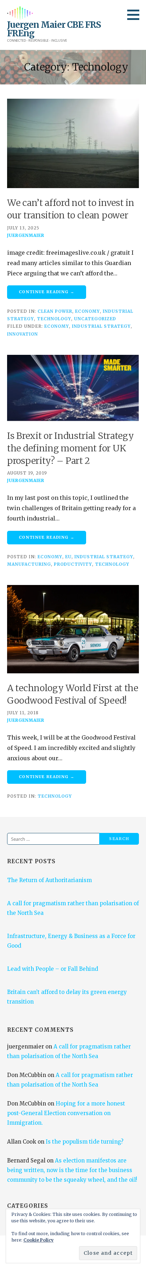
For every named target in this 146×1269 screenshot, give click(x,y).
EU (68, 556)
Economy (87, 311)
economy (56, 326)
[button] (135, 14)
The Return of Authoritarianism (49, 880)
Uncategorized (95, 318)
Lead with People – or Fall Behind (52, 968)
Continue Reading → (46, 291)
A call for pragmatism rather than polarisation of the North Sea (73, 908)
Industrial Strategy (101, 326)
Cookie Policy (38, 1240)
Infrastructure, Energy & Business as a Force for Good (71, 941)
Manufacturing (29, 564)
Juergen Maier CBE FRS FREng (54, 29)
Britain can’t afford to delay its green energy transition (67, 997)
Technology (54, 318)
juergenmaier (25, 235)
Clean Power (55, 311)
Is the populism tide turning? (84, 1141)
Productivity (73, 564)
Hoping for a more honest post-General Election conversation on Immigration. (66, 1113)
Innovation (22, 334)
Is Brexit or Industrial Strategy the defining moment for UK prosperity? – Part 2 (70, 448)
